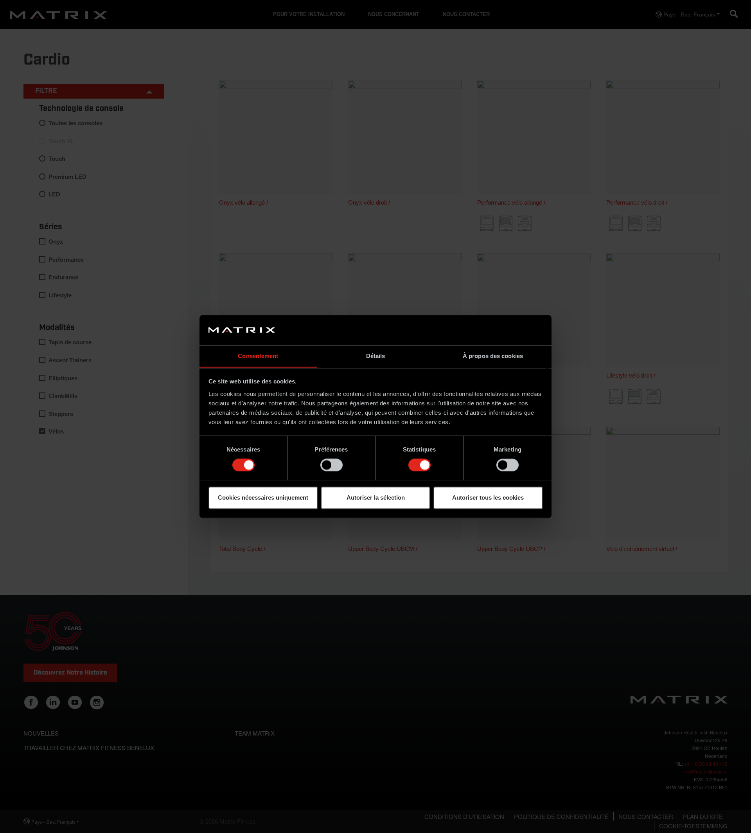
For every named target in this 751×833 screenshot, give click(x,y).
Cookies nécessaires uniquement (263, 497)
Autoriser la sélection (376, 497)
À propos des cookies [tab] (493, 356)
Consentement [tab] (258, 356)
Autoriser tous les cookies (488, 497)
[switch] (331, 465)
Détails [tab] (375, 356)
